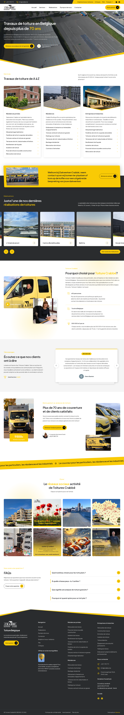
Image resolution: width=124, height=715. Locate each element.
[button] (109, 1)
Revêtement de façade (75, 638)
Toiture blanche (102, 640)
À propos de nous (66, 7)
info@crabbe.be (106, 668)
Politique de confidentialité (53, 712)
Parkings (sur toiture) (74, 685)
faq (39, 642)
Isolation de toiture (74, 635)
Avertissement (66, 712)
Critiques (97, 2)
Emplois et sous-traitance (85, 2)
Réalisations (53, 7)
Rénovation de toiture (74, 627)
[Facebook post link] (18, 513)
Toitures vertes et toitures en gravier (79, 652)
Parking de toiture (102, 649)
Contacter (77, 7)
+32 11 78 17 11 (105, 664)
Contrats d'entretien (74, 668)
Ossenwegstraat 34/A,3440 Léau (108, 673)
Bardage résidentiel (74, 671)
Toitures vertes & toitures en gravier (79, 688)
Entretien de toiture (103, 634)
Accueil (34, 7)
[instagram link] (116, 2)
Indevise (117, 712)
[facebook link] (119, 2)
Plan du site (75, 712)
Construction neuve (103, 631)
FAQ (103, 2)
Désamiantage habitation (76, 656)
